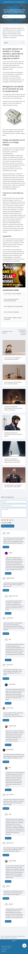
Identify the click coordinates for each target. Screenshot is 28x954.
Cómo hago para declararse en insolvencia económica (22, 332)
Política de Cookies (5, 948)
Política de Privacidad (6, 946)
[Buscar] (23, 16)
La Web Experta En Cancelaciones (14, 2)
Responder (5, 547)
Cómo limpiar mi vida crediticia (7, 332)
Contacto (3, 951)
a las (7, 534)
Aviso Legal (4, 949)
